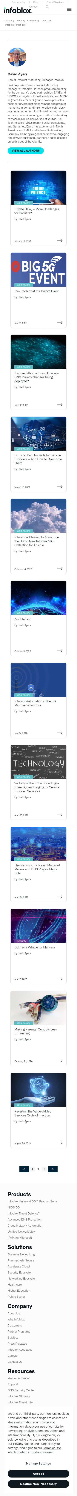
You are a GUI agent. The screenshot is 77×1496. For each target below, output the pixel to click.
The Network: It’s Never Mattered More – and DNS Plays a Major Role (37, 869)
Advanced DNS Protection (24, 1219)
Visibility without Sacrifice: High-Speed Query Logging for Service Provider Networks (36, 787)
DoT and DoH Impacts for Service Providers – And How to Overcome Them (38, 459)
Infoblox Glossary (19, 1396)
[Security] (38, 911)
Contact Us (15, 1361)
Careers (12, 1355)
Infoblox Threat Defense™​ (24, 1213)
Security (20, 20)
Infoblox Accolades (20, 1349)
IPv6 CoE (46, 20)
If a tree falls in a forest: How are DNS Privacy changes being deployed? (36, 377)
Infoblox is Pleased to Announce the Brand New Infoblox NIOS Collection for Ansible (36, 541)
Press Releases (17, 1343)
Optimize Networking (21, 1254)
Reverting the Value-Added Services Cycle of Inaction (32, 1113)
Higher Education (19, 1290)
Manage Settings (38, 1463)
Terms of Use (52, 1448)
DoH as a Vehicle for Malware (34, 947)
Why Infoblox (16, 1319)
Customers (15, 1325)
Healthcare (15, 1284)
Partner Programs (19, 1331)
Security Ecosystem (20, 1272)
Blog (35, 2)
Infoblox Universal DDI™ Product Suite (32, 1201)
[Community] (38, 173)
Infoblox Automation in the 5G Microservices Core (35, 703)
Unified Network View (22, 1231)
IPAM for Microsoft (20, 1237)
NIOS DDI (14, 1207)
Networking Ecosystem (22, 1278)
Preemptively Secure (21, 1260)
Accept (38, 1473)
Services (13, 1337)
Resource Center (18, 1378)
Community (18, 2)
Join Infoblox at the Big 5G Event (36, 291)
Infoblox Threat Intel (15, 24)
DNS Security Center (21, 1390)
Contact (33, 6)
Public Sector (16, 1296)
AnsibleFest (22, 619)
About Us (14, 1313)
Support (13, 1384)
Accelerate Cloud (19, 1266)
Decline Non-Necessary (38, 1484)
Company (9, 20)
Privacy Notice (23, 1444)
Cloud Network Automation (25, 1225)
